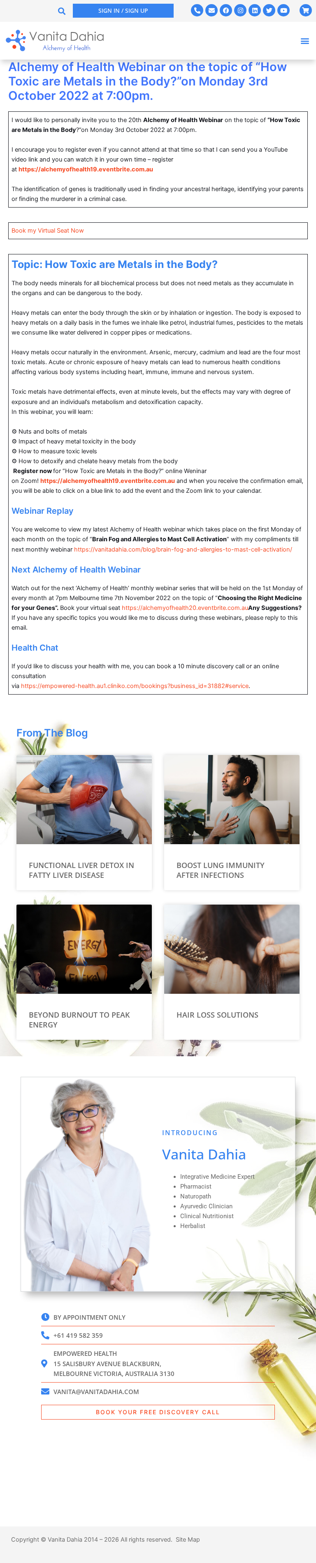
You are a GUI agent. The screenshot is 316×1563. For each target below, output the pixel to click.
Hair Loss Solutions (217, 1015)
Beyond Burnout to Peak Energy (79, 1019)
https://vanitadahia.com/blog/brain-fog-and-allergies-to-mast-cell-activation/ (183, 549)
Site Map (188, 1539)
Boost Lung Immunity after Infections (221, 870)
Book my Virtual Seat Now (48, 230)
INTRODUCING (190, 1132)
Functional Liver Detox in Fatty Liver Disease (81, 870)
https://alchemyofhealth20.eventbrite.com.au (185, 608)
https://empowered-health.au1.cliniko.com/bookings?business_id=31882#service (135, 686)
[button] (62, 11)
